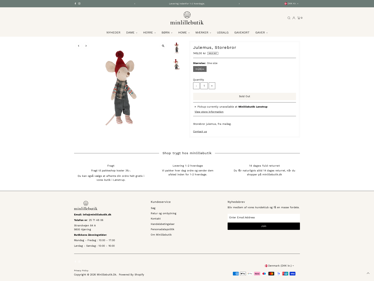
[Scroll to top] (368, 273)
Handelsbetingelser (163, 224)
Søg (153, 208)
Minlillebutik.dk (106, 274)
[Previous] (135, 3)
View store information (209, 112)
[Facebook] (75, 3)
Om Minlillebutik (161, 234)
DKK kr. (292, 3)
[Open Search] (289, 18)
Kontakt (156, 218)
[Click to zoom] (163, 46)
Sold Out (244, 96)
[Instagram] (79, 3)
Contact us (200, 131)
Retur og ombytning (163, 213)
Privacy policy (81, 270)
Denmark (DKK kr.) (280, 265)
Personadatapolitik (162, 229)
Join (263, 226)
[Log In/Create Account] (293, 18)
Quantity (198, 79)
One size (201, 69)
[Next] (239, 3)
